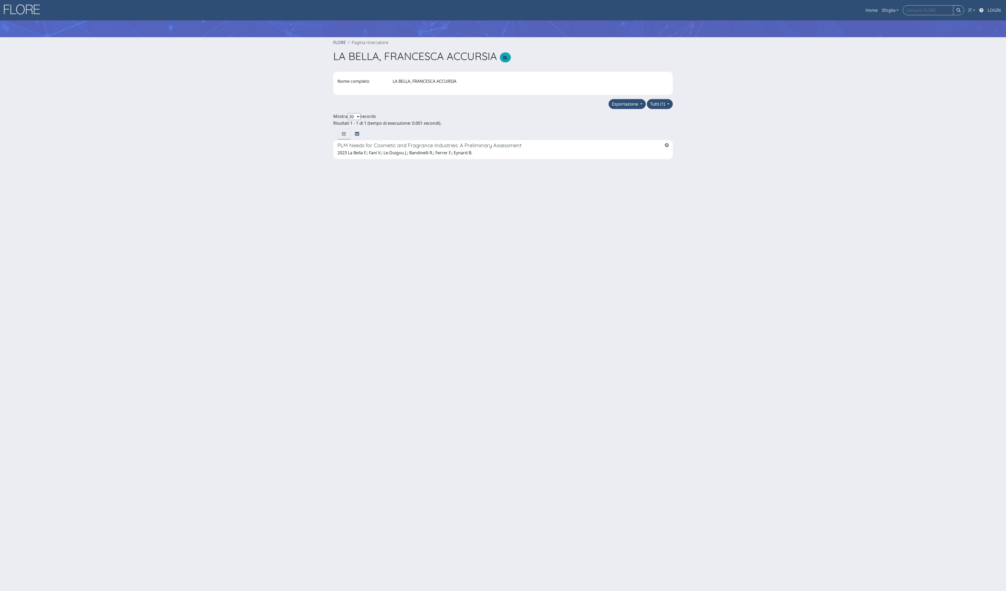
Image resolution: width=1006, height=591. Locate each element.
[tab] (344, 133)
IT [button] (970, 10)
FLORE (339, 42)
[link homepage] (24, 10)
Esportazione (625, 104)
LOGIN (994, 10)
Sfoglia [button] (888, 10)
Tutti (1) (658, 104)
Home (872, 10)
